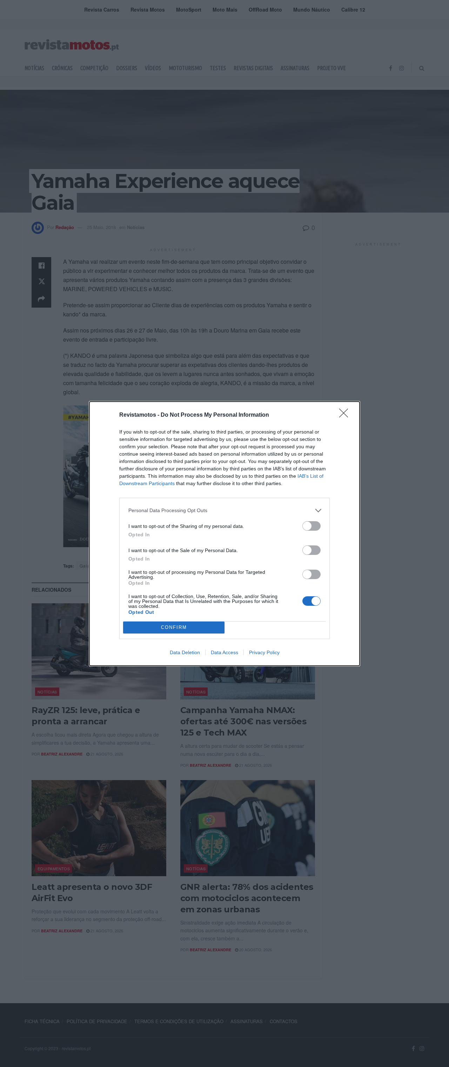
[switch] (311, 526)
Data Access (224, 652)
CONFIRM (174, 627)
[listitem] (224, 510)
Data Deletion (185, 652)
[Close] (346, 415)
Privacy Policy (264, 652)
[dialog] (224, 534)
